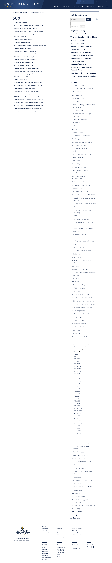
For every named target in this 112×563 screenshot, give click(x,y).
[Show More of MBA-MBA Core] (97, 291)
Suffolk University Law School (77, 535)
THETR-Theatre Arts (78, 496)
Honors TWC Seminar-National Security (28, 85)
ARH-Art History (77, 126)
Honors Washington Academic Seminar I (28, 82)
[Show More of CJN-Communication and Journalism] (97, 171)
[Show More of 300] (85, 347)
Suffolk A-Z (59, 534)
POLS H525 (78, 423)
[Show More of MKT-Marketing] (97, 317)
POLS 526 (77, 386)
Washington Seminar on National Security (28, 31)
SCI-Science (76, 465)
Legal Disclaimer (61, 547)
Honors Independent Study (25, 88)
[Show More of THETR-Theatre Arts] (97, 497)
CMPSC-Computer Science (81, 185)
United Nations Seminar (23, 39)
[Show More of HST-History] (97, 266)
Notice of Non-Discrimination (60, 550)
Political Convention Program (25, 34)
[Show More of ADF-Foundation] (97, 95)
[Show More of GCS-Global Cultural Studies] (97, 251)
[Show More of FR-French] (97, 244)
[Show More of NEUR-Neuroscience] (97, 324)
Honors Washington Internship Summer (28, 96)
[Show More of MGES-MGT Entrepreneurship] (97, 298)
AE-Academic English (79, 110)
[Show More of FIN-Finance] (97, 238)
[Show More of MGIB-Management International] (97, 301)
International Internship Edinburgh (26, 68)
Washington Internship (23, 48)
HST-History (76, 266)
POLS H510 (77, 413)
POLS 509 (77, 371)
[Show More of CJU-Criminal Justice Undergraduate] (97, 176)
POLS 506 (77, 366)
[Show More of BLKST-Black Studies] (97, 145)
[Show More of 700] (94, 438)
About (56, 6)
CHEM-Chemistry (78, 157)
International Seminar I (23, 62)
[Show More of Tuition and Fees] (97, 43)
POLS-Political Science (79, 336)
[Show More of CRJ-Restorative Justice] (97, 192)
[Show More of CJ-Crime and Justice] (97, 167)
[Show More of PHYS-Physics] (97, 333)
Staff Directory (60, 537)
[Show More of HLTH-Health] (97, 257)
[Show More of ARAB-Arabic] (97, 123)
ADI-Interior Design (78, 101)
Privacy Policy (60, 552)
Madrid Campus (75, 538)
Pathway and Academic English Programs (83, 77)
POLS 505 (77, 364)
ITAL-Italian (75, 278)
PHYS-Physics (76, 333)
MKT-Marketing (77, 317)
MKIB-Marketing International (82, 314)
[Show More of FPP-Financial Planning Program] (97, 241)
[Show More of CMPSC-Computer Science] (97, 185)
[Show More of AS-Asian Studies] (97, 133)
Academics (65, 6)
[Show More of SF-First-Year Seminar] (97, 468)
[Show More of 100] (91, 342)
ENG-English (76, 231)
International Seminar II (23, 65)
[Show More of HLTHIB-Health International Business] (97, 261)
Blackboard (45, 553)
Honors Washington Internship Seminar (28, 99)
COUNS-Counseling (78, 188)
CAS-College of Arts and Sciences (83, 154)
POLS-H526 (78, 426)
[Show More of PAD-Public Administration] (97, 327)
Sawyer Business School (77, 532)
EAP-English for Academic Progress (84, 204)
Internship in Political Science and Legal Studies (30, 45)
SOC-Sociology (77, 477)
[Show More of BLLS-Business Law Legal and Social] (97, 149)
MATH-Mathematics (78, 288)
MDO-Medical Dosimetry (80, 294)
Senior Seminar (21, 22)
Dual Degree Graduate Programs (83, 73)
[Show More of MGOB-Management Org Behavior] (97, 304)
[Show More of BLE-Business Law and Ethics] (97, 142)
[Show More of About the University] (97, 34)
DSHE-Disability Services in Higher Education (83, 199)
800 (74, 440)
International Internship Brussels (26, 59)
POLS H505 (78, 411)
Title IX (58, 554)
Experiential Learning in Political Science (28, 71)
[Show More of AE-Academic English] (97, 111)
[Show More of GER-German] (97, 254)
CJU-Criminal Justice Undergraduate (79, 177)
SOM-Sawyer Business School (82, 480)
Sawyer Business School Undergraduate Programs (80, 51)
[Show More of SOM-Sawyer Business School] (97, 480)
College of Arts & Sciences (78, 530)
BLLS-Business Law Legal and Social (82, 150)
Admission (45, 530)
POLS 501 (76, 355)
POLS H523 (78, 418)
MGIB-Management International (83, 301)
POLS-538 (77, 401)
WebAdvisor (45, 551)
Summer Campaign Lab (23, 74)
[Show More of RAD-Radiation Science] (97, 455)
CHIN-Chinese (76, 161)
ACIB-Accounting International (82, 88)
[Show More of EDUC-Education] (97, 216)
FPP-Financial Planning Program (83, 241)
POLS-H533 (78, 431)
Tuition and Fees (77, 43)
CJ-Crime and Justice (79, 167)
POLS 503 (77, 361)
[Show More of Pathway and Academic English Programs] (97, 76)
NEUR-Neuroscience (79, 323)
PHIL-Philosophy (77, 330)
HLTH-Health (76, 257)
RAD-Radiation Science (80, 455)
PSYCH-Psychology (78, 452)
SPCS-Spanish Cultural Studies (82, 487)
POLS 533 (77, 396)
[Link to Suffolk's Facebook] (87, 547)
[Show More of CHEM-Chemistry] (97, 158)
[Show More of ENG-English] (97, 232)
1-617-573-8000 (75, 547)
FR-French (75, 244)
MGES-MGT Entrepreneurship (82, 298)
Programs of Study (77, 31)
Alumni (100, 6)
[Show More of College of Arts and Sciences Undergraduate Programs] (97, 55)
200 (74, 344)
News (58, 530)
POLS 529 (77, 393)
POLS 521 (77, 376)
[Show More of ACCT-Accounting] (97, 86)
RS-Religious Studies (79, 458)
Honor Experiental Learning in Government (29, 111)
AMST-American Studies (80, 119)
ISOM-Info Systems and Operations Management (84, 274)
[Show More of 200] (88, 344)
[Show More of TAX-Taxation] (97, 493)
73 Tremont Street (76, 548)
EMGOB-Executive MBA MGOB (82, 228)
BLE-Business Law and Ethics (82, 142)
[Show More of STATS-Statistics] (97, 490)
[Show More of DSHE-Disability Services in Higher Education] (97, 198)
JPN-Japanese (77, 281)
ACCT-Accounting (78, 85)
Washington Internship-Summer (26, 51)
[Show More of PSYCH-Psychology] (97, 452)
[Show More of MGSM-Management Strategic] (97, 308)
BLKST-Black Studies (79, 145)
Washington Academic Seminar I (26, 28)
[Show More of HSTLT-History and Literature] (97, 270)
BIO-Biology (76, 139)
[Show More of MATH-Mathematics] (97, 288)
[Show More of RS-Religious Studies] (97, 459)
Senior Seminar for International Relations (28, 25)
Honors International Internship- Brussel (28, 105)
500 (74, 351)
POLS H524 (78, 421)
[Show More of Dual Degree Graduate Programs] (97, 73)
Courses (73, 82)
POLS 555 (77, 406)
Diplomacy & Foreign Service (25, 77)
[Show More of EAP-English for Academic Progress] (97, 204)
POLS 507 (77, 369)
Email (43, 547)
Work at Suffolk (60, 539)
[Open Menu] (107, 6)
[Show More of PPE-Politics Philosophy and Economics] (97, 446)
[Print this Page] (97, 19)
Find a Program (87, 2)
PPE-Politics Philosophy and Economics (81, 447)
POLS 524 (77, 381)
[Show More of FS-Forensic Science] (97, 248)
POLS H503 (78, 408)
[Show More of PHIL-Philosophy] (97, 330)
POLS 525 (77, 384)
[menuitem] (56, 6)
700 (74, 438)
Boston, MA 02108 (76, 549)
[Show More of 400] (82, 349)
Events (58, 532)
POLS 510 (77, 374)
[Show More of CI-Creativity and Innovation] (97, 164)
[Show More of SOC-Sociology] (97, 477)
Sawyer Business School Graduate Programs (79, 62)
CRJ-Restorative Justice (80, 191)
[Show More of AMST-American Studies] (97, 120)
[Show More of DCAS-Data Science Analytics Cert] (97, 195)
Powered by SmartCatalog (22, 538)
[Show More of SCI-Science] (97, 465)
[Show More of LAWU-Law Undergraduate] (97, 285)
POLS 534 (77, 398)
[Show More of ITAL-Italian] (97, 279)
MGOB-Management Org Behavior (84, 304)
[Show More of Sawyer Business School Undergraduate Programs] (97, 50)
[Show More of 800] (91, 441)
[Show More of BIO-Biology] (97, 139)
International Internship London (26, 57)
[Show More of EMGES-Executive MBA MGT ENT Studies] (97, 223)
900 (74, 443)
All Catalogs (75, 518)
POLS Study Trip (21, 37)
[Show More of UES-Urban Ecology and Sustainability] (97, 500)
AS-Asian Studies (77, 132)
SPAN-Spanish (77, 483)
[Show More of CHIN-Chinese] (97, 161)
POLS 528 (77, 391)
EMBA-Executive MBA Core (81, 219)
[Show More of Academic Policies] (97, 40)
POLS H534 (78, 433)
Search (82, 26)
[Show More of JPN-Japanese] (97, 282)
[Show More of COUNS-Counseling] (97, 189)
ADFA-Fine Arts (77, 92)
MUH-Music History (78, 320)
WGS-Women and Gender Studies (83, 505)
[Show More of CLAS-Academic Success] (97, 182)
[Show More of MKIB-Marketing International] (97, 314)
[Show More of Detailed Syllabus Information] (97, 46)
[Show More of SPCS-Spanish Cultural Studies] (97, 487)
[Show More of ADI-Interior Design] (97, 102)
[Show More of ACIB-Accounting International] (97, 89)
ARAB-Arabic (76, 122)
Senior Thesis (20, 79)
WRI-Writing (76, 509)
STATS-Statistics (77, 490)
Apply (102, 1)
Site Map (73, 515)
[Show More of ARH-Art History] (97, 126)
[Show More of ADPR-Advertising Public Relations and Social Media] (97, 105)
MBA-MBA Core (77, 291)
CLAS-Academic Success (80, 182)
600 (74, 436)
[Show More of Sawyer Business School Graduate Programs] (97, 61)
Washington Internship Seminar (26, 54)
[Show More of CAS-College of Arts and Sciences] (97, 154)
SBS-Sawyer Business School (81, 462)
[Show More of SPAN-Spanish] (97, 484)
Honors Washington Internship (26, 94)
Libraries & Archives (46, 557)
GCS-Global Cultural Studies (81, 251)
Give (107, 1)
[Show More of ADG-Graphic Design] (97, 98)
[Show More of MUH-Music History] (97, 321)
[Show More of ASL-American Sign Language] (97, 136)
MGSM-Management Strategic (82, 307)
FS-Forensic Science (78, 247)
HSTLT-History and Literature (81, 269)
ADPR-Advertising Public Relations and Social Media (84, 106)
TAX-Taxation (76, 493)
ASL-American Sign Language (82, 135)
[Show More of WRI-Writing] (97, 509)
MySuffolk (44, 549)
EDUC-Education (77, 216)
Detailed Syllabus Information (82, 46)
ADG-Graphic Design (79, 98)
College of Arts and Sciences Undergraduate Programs (81, 56)
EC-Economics (77, 207)
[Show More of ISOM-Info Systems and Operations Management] (97, 273)
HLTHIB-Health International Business (81, 262)
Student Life (90, 6)
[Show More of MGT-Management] (97, 311)
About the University (78, 34)
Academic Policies (77, 40)
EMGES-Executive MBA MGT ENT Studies (83, 224)
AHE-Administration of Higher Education (82, 115)
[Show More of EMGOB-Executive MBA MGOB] (97, 228)
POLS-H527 (78, 428)
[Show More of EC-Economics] (97, 207)
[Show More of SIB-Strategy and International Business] (97, 472)
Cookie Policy (60, 556)
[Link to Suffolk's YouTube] (91, 547)
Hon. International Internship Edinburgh (28, 108)
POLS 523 (77, 379)
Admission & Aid (77, 6)
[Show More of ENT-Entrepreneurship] (97, 235)
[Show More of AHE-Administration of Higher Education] (97, 114)
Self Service (45, 555)
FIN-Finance (76, 238)
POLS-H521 (77, 416)
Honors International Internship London (28, 102)
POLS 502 (77, 359)
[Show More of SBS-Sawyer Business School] (97, 462)
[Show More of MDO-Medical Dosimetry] (97, 295)
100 (74, 341)
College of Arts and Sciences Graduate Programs (81, 68)
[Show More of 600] (97, 436)
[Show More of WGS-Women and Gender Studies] (97, 506)
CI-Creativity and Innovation (81, 164)
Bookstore (44, 559)
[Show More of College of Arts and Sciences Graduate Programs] (97, 67)
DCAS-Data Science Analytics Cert (83, 195)
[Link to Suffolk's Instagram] (93, 547)
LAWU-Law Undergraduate (81, 285)
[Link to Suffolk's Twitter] (89, 547)
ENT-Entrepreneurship (79, 234)
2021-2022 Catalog (17, 12)
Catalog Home (76, 512)
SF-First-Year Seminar (79, 468)
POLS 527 (77, 389)
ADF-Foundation (77, 95)
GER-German (76, 254)
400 (74, 349)
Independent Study (22, 42)
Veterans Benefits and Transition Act (84, 37)
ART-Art (74, 129)
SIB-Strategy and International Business (82, 473)
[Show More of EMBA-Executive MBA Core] (97, 219)
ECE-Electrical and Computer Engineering (82, 211)
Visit (97, 1)
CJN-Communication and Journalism (80, 172)
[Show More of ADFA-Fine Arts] (97, 92)
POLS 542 (77, 403)
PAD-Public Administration (81, 327)
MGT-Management (78, 311)
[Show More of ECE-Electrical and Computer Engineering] (97, 210)
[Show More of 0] (94, 339)
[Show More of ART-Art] (97, 129)
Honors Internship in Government (26, 91)
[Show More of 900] (88, 443)
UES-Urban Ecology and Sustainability (80, 501)
